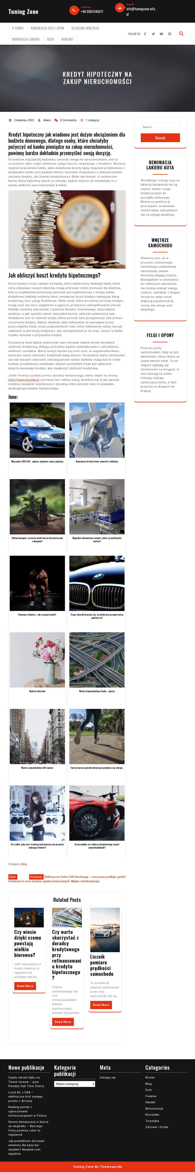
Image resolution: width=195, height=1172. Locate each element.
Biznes (150, 1077)
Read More (25, 986)
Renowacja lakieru (26, 39)
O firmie (18, 28)
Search (160, 138)
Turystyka (152, 1121)
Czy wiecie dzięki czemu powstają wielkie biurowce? (27, 943)
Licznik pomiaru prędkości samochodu (101, 965)
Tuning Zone (23, 11)
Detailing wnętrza (85, 28)
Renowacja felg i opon (47, 28)
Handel (150, 1102)
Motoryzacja (154, 1108)
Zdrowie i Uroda (156, 1127)
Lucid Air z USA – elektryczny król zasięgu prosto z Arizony (25, 1097)
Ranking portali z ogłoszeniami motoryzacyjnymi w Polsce (27, 1111)
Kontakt (68, 39)
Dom (148, 1090)
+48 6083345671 (92, 11)
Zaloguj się (108, 1077)
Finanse (151, 1096)
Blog (50, 39)
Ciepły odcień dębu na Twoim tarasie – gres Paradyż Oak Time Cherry (26, 1082)
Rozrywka (152, 1114)
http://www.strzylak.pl (23, 380)
